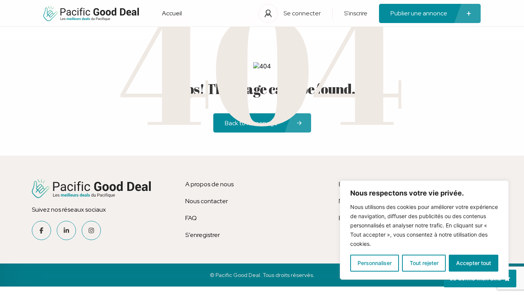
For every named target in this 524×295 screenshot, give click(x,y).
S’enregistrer (202, 235)
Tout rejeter (424, 263)
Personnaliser (375, 263)
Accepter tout (473, 263)
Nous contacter (206, 201)
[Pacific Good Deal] (91, 13)
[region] (424, 230)
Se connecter (302, 13)
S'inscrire (355, 13)
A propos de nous (209, 184)
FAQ (191, 218)
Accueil (172, 13)
